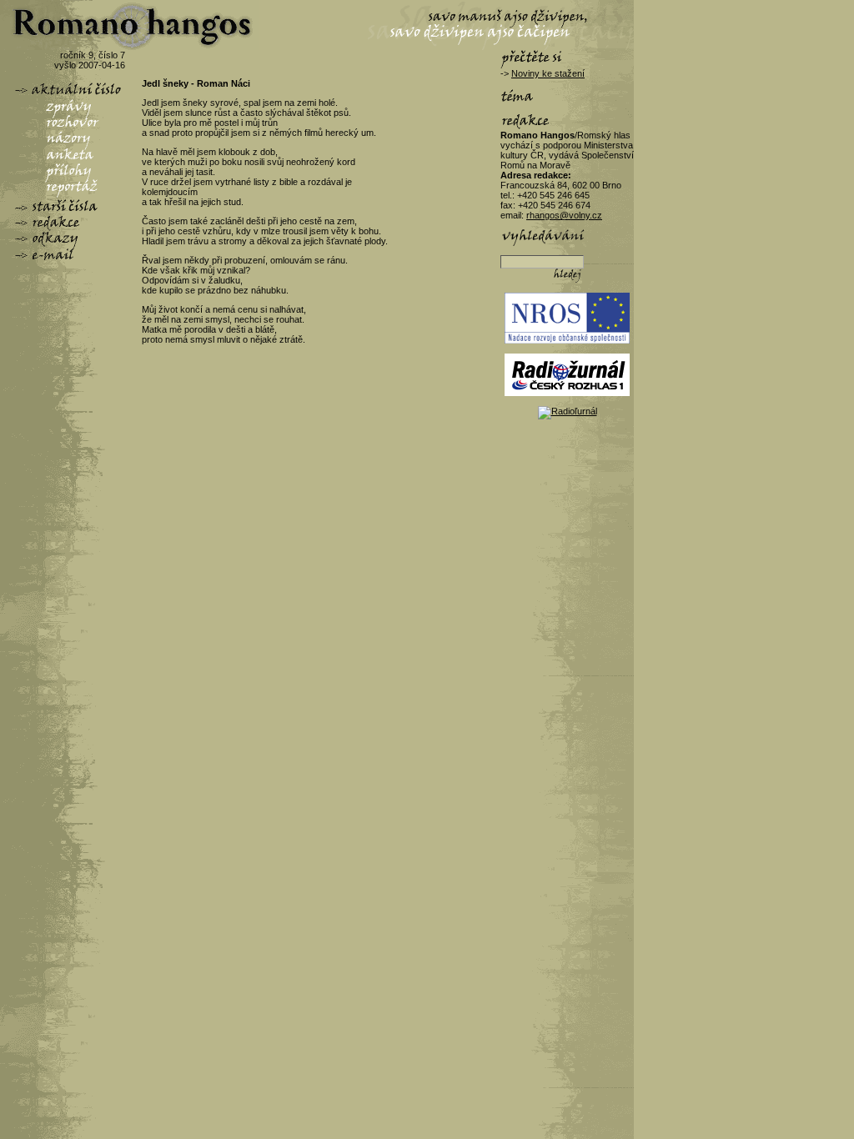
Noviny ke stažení (548, 73)
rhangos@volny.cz (564, 215)
